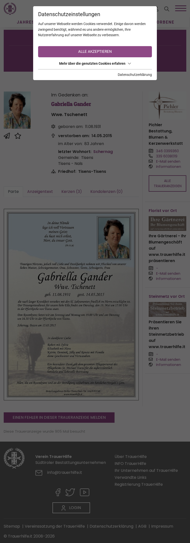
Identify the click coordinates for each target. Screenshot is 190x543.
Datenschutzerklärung (135, 75)
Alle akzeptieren (95, 51)
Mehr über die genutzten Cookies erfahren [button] (92, 63)
